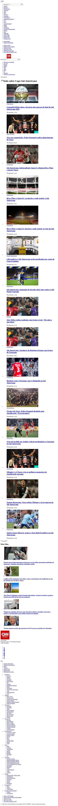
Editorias (7, 674)
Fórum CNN (7, 36)
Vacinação (9, 779)
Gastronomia (10, 793)
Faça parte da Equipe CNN (10, 52)
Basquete (9, 767)
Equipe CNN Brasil (8, 42)
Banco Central (10, 723)
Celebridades (10, 749)
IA (4, 71)
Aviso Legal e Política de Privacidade (12, 797)
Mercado (9, 720)
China (8, 743)
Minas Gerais (10, 716)
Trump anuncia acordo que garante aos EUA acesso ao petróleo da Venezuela (28, 628)
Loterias (8, 728)
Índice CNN (10, 696)
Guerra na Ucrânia (11, 732)
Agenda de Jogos (11, 758)
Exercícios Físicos (11, 778)
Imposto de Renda (11, 725)
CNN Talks (6, 34)
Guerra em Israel (11, 734)
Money (5, 66)
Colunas (6, 667)
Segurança (9, 707)
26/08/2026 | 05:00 (12, 234)
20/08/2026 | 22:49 (12, 447)
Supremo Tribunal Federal (13, 702)
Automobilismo (10, 769)
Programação (7, 41)
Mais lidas (5, 544)
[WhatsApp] (4, 658)
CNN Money (7, 17)
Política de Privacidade (9, 46)
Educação (6, 33)
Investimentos (10, 721)
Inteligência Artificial (9, 19)
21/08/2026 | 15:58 (12, 295)
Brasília (8, 717)
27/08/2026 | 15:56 (12, 112)
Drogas (8, 782)
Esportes (6, 14)
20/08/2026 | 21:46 (12, 477)
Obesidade (9, 783)
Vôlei (8, 768)
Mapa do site (7, 670)
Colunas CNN (7, 38)
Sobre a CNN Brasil (8, 796)
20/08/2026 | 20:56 (12, 507)
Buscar (5, 4)
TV (7, 756)
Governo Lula (10, 698)
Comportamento (7, 23)
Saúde (5, 25)
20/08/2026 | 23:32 (12, 386)
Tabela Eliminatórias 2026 (13, 763)
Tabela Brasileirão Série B (13, 761)
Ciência (5, 26)
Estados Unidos (10, 735)
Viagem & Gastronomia (9, 29)
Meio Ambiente (10, 710)
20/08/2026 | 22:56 (12, 416)
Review (5, 30)
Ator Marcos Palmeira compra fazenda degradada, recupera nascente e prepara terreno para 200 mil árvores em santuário (28, 596)
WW (5, 67)
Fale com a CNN (8, 49)
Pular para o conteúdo (9, 62)
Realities (9, 753)
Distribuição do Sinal (9, 50)
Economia (6, 16)
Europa (8, 736)
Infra (5, 13)
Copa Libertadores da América (14, 764)
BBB (8, 746)
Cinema (8, 750)
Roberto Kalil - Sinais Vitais (13, 775)
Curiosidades (10, 789)
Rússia (8, 742)
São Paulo (9, 713)
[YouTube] (4, 651)
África (8, 739)
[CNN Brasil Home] (9, 58)
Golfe (8, 771)
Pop (5, 20)
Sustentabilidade (10, 729)
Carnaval (9, 747)
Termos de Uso (7, 48)
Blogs (5, 666)
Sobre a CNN (7, 45)
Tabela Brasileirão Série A (13, 760)
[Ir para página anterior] (1, 541)
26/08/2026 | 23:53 (12, 173)
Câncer (8, 780)
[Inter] (4, 646)
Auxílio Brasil (10, 711)
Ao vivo (6, 63)
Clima (8, 709)
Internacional (7, 9)
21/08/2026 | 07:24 (12, 325)
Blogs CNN (6, 37)
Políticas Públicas (11, 703)
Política (5, 6)
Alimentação (10, 776)
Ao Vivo (9, 676)
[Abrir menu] (2, 1)
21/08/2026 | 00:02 (12, 355)
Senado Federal (10, 700)
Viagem (8, 792)
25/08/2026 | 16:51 (12, 264)
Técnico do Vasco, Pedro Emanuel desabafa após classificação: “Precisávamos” (25, 412)
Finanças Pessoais (11, 727)
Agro (5, 11)
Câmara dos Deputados (12, 699)
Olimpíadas (9, 765)
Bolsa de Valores (11, 724)
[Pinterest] (4, 655)
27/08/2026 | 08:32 (12, 143)
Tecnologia (6, 28)
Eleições (6, 7)
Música (8, 752)
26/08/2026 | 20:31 (12, 203)
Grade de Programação (9, 665)
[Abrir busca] (22, 4)
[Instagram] (4, 652)
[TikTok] (4, 657)
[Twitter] (4, 648)
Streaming (9, 754)
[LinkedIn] (4, 654)
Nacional (6, 10)
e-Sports (9, 772)
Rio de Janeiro (10, 714)
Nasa (8, 786)
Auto (5, 32)
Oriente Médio (10, 740)
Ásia (8, 738)
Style (5, 22)
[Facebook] (4, 649)
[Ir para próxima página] (7, 541)
